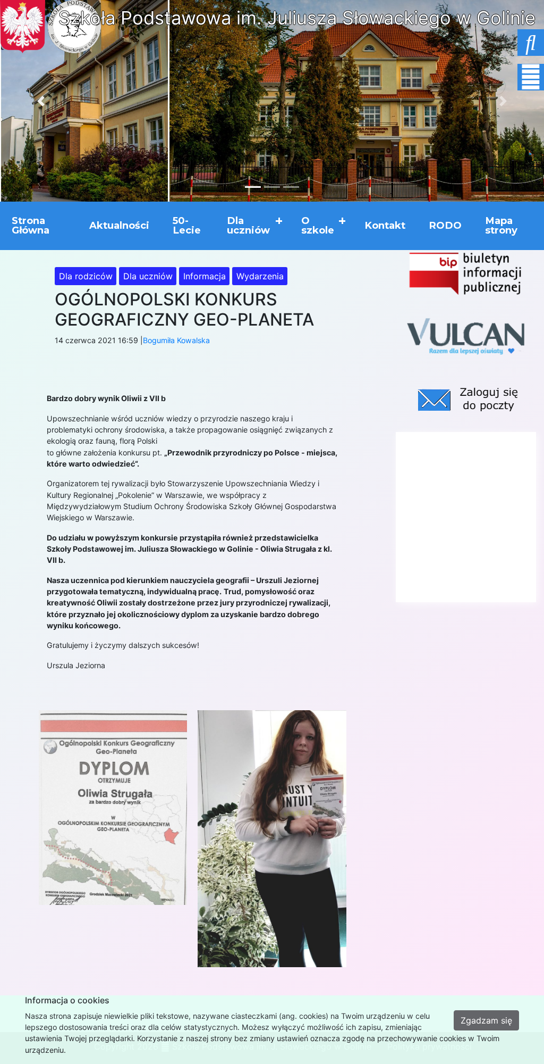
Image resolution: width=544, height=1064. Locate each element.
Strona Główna (30, 225)
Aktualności (119, 225)
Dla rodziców (86, 276)
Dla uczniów (248, 225)
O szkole (317, 225)
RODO (445, 225)
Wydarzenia (260, 276)
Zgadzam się (486, 1020)
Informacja (204, 276)
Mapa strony (501, 225)
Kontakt (384, 225)
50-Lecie (187, 225)
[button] (41, 101)
